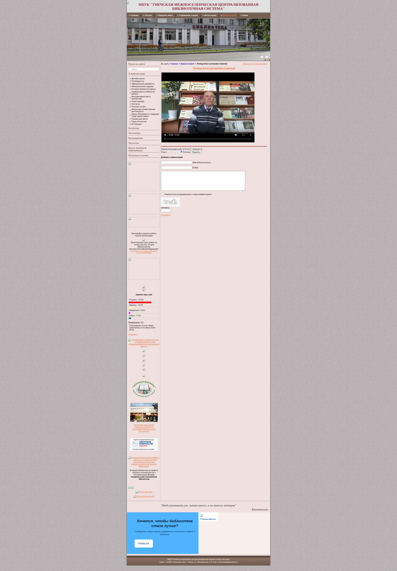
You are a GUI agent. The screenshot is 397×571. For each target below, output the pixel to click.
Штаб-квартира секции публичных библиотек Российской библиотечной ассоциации (144, 428)
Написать (143, 543)
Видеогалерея (187, 64)
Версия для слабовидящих (255, 64)
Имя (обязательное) (202, 162)
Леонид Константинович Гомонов (214, 68)
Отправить (165, 215)
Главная (174, 64)
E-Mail (195, 168)
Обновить (165, 208)
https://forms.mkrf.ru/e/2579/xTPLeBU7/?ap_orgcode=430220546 (143, 252)
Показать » (133, 334)
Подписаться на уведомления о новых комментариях (188, 194)
